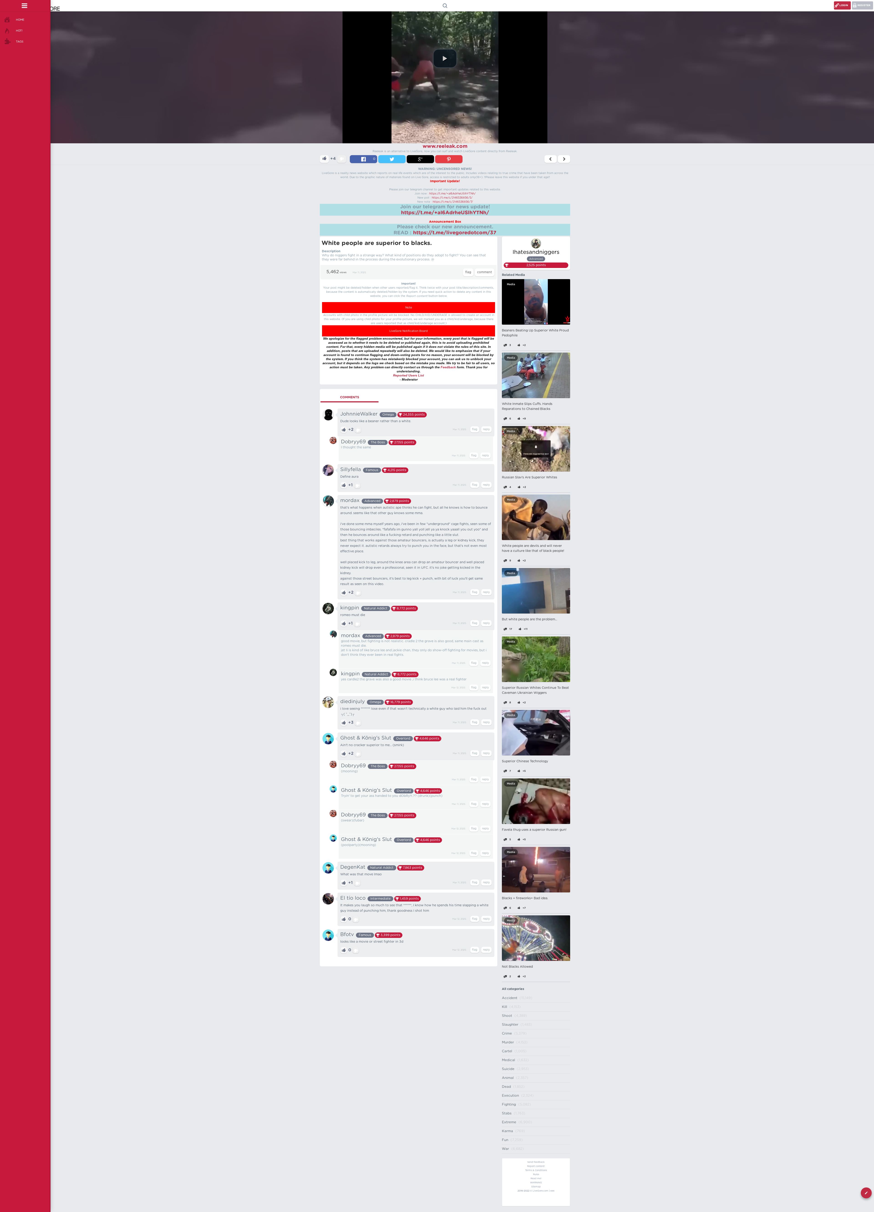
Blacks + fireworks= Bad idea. (525, 898)
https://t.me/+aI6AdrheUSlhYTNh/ (452, 193)
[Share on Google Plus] (420, 159)
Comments (349, 397)
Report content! (536, 1166)
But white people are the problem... (529, 619)
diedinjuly (352, 701)
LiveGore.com (540, 1191)
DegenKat (352, 867)
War (505, 1149)
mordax (350, 500)
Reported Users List (408, 375)
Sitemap (536, 1187)
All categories (513, 989)
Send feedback (536, 1162)
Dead (506, 1086)
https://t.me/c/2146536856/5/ (452, 197)
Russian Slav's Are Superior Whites (529, 477)
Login (843, 5)
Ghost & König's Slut (365, 737)
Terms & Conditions (536, 1170)
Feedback (448, 367)
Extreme (509, 1122)
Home (20, 19)
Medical (508, 1060)
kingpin (349, 607)
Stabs (506, 1113)
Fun (505, 1140)
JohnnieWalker (359, 414)
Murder (508, 1042)
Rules (536, 1174)
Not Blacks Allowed (517, 966)
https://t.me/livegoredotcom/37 (454, 232)
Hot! (19, 30)
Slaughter (510, 1024)
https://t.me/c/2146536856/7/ (453, 201)
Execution (510, 1095)
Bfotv (347, 934)
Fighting (509, 1104)
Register (863, 5)
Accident (509, 998)
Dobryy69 (353, 441)
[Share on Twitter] (392, 159)
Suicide (508, 1069)
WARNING (536, 1183)
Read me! (536, 1178)
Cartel (507, 1051)
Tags (19, 41)
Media (511, 284)
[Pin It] (448, 159)
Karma (507, 1131)
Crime (507, 1033)
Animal (508, 1078)
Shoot (507, 1016)
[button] (445, 58)
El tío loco (353, 898)
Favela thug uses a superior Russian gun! (534, 829)
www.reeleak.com (445, 146)
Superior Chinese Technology (525, 761)
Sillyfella (350, 469)
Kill (504, 1007)
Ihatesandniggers (536, 252)
